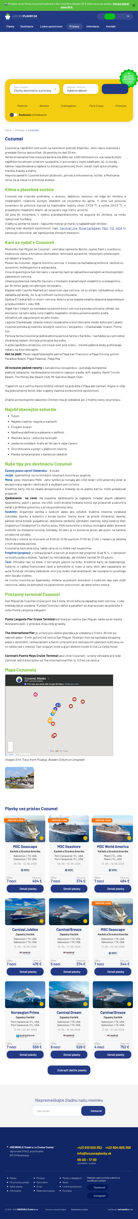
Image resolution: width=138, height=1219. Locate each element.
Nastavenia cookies (79, 1209)
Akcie (65, 1182)
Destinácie (26, 26)
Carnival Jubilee (25, 929)
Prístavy (74, 26)
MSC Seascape (25, 846)
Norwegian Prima (25, 1012)
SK (128, 16)
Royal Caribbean (89, 228)
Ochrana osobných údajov (55, 1209)
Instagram (100, 1195)
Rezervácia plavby (46, 1190)
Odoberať (96, 1110)
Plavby (10, 26)
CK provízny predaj (19, 1182)
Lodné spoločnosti (51, 26)
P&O (105, 228)
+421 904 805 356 (118, 1147)
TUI (112, 228)
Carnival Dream (69, 1012)
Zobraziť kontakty (109, 16)
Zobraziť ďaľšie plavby (72, 1070)
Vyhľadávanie (100, 16)
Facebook (99, 1187)
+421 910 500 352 (89, 1147)
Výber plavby (16, 1186)
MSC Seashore (69, 846)
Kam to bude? (21, 87)
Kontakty (67, 1190)
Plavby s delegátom (72, 1178)
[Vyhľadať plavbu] (115, 89)
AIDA (119, 228)
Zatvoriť (133, 5)
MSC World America (113, 846)
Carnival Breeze (69, 929)
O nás (39, 1186)
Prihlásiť (118, 16)
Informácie (92, 26)
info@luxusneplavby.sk (94, 1153)
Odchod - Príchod (76, 87)
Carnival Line (68, 228)
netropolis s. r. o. (125, 1209)
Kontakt (111, 26)
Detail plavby (28, 889)
